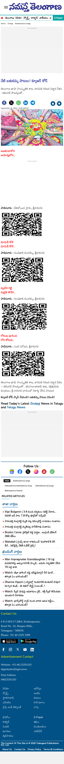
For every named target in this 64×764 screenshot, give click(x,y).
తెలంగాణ (9, 17)
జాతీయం (44, 17)
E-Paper (58, 17)
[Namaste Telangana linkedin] (32, 649)
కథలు (36, 721)
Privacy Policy (34, 749)
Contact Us (19, 749)
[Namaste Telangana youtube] (25, 649)
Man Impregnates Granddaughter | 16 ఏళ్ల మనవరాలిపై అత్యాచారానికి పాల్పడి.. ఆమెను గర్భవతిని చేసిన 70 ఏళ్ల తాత (32, 563)
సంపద (6, 726)
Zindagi (10, 23)
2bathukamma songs (21, 481)
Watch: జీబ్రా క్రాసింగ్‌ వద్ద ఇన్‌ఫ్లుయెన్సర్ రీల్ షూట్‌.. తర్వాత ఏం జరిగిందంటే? (30, 574)
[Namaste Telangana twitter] (18, 649)
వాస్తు (36, 706)
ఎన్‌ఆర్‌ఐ (7, 702)
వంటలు (37, 697)
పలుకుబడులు (40, 726)
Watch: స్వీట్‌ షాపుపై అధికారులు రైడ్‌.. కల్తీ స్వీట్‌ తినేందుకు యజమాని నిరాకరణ (33, 593)
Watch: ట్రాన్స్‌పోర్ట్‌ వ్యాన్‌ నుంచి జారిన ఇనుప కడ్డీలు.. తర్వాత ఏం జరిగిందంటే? (30, 602)
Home (3, 23)
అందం (37, 693)
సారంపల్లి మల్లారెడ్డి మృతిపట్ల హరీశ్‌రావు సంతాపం (28, 526)
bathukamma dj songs (44, 485)
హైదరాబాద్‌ (8, 697)
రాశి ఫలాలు (39, 702)
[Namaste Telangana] (2, 17)
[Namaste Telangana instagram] (10, 649)
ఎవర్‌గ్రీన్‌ (38, 731)
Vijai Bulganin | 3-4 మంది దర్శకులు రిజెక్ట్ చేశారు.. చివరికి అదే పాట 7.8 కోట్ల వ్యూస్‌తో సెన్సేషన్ (30, 513)
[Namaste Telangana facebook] (3, 649)
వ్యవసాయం (8, 735)
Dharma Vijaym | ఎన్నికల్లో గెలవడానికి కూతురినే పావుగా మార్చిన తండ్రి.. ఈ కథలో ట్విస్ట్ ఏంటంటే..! (32, 583)
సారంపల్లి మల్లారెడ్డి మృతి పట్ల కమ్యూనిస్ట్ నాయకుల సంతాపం (32, 521)
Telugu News (16, 407)
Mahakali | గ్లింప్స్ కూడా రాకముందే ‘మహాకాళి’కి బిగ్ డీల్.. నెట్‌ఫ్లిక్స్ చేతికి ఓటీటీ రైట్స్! (30, 543)
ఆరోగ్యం (37, 688)
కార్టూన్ (34, 17)
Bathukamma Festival (13, 490)
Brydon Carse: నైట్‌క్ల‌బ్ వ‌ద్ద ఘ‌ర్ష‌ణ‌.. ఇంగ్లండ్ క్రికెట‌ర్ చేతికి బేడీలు (31, 534)
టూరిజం (7, 731)
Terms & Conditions (53, 749)
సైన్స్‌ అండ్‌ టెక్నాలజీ (12, 706)
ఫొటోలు (6, 717)
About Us (7, 749)
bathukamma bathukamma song (18, 485)
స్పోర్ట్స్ (27, 17)
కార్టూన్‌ (6, 721)
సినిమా (19, 17)
